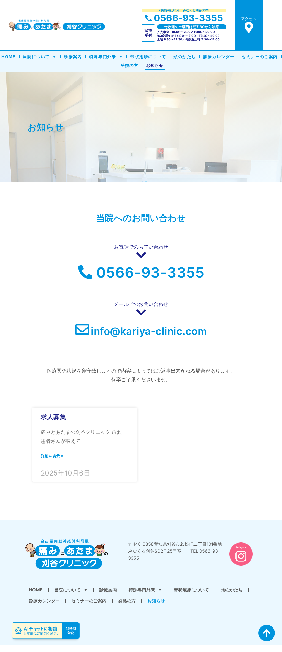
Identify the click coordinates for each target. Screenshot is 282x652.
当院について (36, 56)
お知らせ (155, 65)
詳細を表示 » (52, 455)
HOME (8, 56)
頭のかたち (184, 56)
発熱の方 (130, 65)
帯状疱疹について (148, 56)
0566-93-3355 (188, 17)
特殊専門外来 (102, 56)
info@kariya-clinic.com (149, 331)
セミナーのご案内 (260, 56)
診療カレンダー (218, 56)
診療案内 (73, 56)
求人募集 (53, 417)
